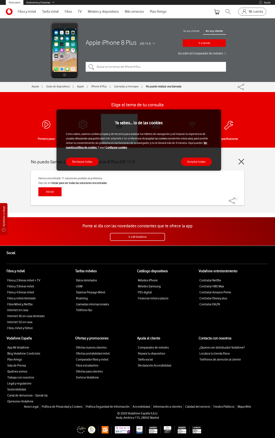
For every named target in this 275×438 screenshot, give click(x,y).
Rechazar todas (82, 162)
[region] (138, 140)
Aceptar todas (196, 162)
